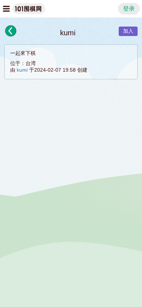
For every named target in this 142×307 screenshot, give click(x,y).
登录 (129, 8)
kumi (22, 70)
